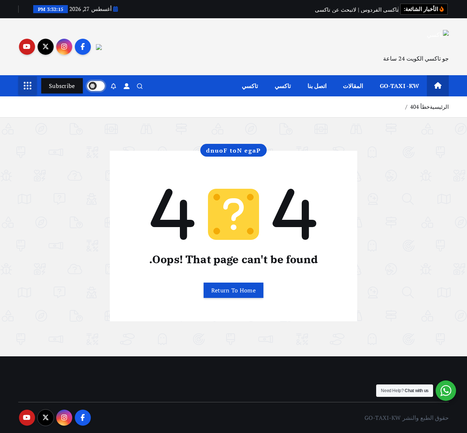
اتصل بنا (317, 86)
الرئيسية (439, 106)
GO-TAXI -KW (400, 86)
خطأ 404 (420, 106)
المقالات (353, 86)
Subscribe (62, 86)
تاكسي (283, 86)
